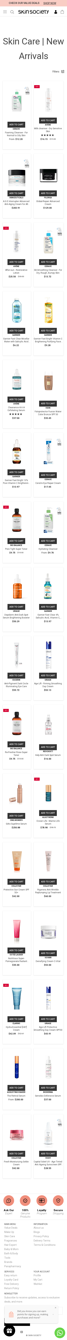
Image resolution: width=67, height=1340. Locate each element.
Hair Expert (10, 1244)
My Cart (38, 1279)
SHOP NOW (49, 3)
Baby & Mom (11, 1249)
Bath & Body (11, 1253)
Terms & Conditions (45, 1244)
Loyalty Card (11, 1279)
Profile (37, 1275)
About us (39, 1227)
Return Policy (11, 1288)
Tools (7, 1257)
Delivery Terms (42, 1240)
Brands (8, 1262)
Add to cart (16, 124)
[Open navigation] (5, 11)
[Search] (12, 12)
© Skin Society (33, 1335)
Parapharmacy (12, 1266)
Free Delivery (11, 1284)
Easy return (10, 1275)
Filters (56, 71)
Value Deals (11, 1227)
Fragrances (10, 1240)
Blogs (37, 1232)
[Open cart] (62, 12)
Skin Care (9, 1236)
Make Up (9, 1232)
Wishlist (38, 1284)
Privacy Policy (41, 1236)
